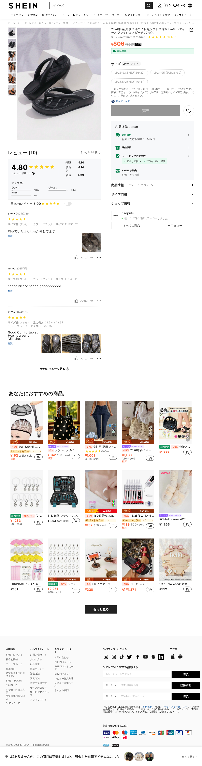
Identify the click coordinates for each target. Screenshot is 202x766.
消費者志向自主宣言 (15, 691)
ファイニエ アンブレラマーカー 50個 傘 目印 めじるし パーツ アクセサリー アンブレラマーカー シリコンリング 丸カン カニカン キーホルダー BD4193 (64, 584)
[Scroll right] (190, 15)
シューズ (22, 23)
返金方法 (35, 673)
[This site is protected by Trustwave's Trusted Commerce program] (106, 745)
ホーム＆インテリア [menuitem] (158, 15)
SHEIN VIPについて (39, 693)
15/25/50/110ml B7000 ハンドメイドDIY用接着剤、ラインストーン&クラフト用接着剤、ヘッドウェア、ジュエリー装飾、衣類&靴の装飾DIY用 (138, 515)
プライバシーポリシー (176, 707)
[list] (134, 657)
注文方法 (35, 678)
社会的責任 (12, 659)
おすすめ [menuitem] (33, 15)
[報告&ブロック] (99, 257)
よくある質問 (61, 690)
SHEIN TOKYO (14, 680)
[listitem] (26, 432)
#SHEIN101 (12, 685)
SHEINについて (14, 654)
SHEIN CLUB (13, 703)
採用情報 (10, 669)
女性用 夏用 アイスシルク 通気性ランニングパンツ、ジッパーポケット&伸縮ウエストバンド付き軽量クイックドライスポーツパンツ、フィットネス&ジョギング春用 (101, 446)
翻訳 (10, 236)
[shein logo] (23, 5)
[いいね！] (76, 257)
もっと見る (101, 609)
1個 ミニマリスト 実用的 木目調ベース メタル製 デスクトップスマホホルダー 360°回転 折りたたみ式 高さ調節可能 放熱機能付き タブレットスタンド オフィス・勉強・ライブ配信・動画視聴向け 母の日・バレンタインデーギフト (101, 584)
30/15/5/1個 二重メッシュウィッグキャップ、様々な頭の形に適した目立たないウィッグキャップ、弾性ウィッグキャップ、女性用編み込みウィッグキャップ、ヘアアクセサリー (27, 446)
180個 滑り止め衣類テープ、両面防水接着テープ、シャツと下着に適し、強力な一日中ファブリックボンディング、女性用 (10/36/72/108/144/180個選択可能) (101, 515)
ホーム (11, 23)
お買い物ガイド (38, 654)
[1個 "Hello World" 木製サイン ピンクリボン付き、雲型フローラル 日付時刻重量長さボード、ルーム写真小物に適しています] (175, 560)
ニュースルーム (14, 664)
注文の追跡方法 (38, 683)
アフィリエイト (38, 699)
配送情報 (35, 664)
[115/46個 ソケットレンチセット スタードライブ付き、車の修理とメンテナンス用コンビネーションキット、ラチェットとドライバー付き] (64, 491)
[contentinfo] (151, 735)
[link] (167, 5)
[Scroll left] (185, 15)
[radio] (129, 72)
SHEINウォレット (64, 673)
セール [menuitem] (65, 15)
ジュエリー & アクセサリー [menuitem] (127, 15)
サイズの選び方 (38, 687)
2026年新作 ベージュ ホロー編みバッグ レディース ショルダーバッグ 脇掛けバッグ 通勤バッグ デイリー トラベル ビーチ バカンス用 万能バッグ (138, 450)
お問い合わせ (61, 657)
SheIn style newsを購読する (120, 667)
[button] (183, 5)
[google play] (180, 658)
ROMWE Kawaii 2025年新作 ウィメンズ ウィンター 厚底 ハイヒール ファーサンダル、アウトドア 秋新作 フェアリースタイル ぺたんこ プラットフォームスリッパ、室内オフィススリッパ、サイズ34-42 (175, 519)
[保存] (188, 110)
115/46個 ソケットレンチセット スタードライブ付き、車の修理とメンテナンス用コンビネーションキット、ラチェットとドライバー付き (64, 515)
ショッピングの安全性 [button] (134, 156)
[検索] (149, 5)
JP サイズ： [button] (129, 63)
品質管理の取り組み (15, 697)
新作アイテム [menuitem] (49, 15)
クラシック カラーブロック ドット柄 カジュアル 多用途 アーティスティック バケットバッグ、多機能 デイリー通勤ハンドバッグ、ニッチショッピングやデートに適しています (64, 450)
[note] (26, 442)
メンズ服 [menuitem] (179, 15)
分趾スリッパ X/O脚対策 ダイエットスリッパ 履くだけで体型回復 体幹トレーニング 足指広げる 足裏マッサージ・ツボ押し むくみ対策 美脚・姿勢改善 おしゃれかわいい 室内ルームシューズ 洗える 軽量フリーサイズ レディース (176, 446)
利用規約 (147, 707)
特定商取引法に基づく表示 (15, 674)
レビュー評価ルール (63, 684)
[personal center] (159, 5)
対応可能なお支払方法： (116, 726)
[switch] (68, 204)
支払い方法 (36, 659)
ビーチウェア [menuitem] (100, 15)
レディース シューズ (40, 23)
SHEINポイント (62, 662)
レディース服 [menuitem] (80, 15)
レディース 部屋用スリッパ (92, 23)
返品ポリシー (37, 669)
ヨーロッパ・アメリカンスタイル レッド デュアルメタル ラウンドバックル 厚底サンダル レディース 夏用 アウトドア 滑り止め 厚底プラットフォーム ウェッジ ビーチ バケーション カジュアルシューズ (138, 584)
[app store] (173, 658)
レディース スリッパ (64, 23)
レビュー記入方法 (63, 678)
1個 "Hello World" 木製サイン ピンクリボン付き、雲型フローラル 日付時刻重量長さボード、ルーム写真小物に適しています (175, 584)
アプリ (173, 649)
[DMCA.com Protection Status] (115, 745)
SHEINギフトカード (64, 668)
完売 (145, 111)
